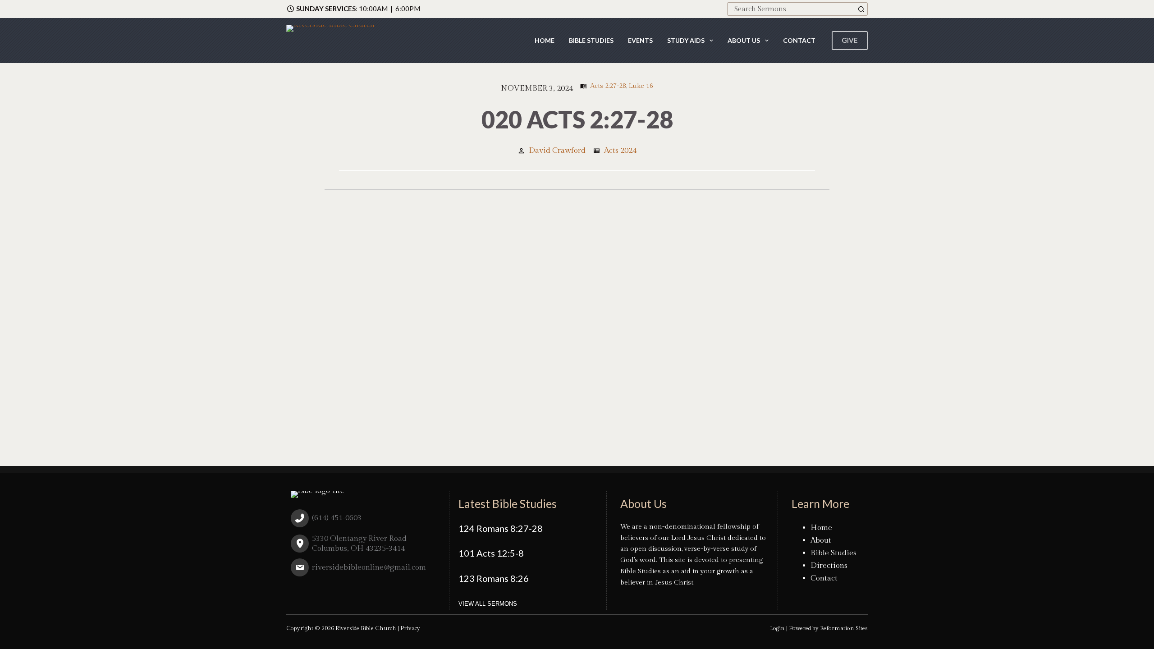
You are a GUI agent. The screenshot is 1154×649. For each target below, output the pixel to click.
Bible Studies (591, 40)
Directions (829, 565)
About (821, 540)
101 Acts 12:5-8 (491, 553)
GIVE (850, 40)
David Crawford (557, 150)
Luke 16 (641, 86)
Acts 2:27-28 (608, 86)
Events (640, 40)
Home (544, 40)
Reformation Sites (844, 628)
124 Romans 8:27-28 (500, 528)
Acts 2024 (620, 150)
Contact (799, 40)
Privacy (410, 628)
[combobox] (791, 9)
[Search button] (861, 9)
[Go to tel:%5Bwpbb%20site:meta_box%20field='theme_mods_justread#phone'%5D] (363, 520)
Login (777, 628)
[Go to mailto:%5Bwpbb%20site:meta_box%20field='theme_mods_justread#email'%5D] (363, 569)
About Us (744, 40)
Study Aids (686, 40)
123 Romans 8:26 (493, 578)
